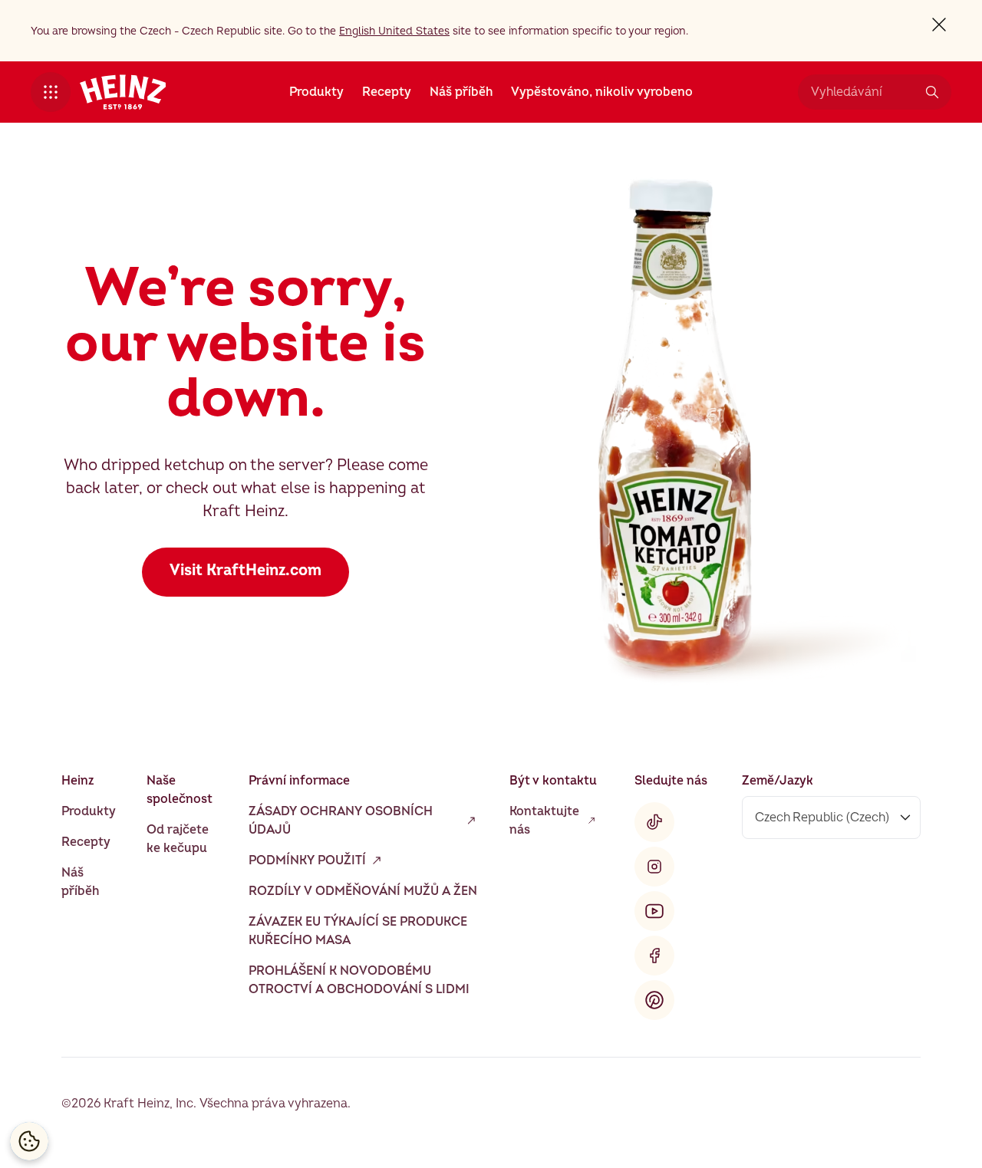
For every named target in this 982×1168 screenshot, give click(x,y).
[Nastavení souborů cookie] (29, 1141)
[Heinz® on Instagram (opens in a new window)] (654, 867)
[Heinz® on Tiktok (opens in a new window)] (654, 822)
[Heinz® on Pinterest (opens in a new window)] (654, 1000)
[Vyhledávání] (932, 92)
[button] (51, 92)
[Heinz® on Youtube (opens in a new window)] (654, 911)
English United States (394, 31)
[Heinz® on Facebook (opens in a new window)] (654, 956)
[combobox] (863, 92)
